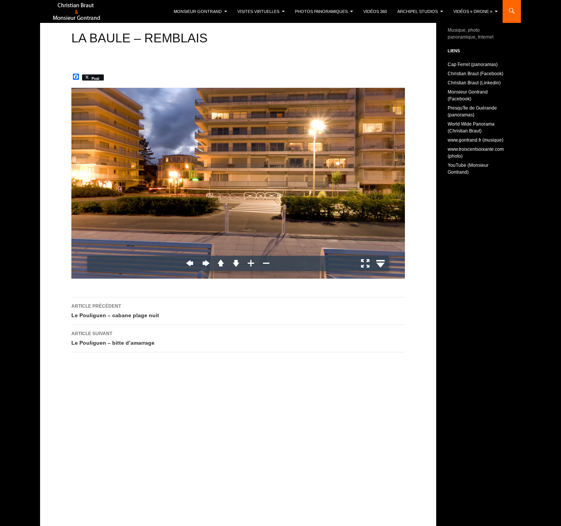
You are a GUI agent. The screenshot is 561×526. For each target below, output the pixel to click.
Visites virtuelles (258, 11)
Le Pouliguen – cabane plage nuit (115, 310)
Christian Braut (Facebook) (475, 73)
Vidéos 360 (375, 11)
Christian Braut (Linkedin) (474, 83)
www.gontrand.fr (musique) (475, 140)
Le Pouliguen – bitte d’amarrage (113, 338)
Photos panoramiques (321, 11)
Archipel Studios (417, 11)
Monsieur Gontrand (198, 11)
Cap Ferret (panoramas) (473, 64)
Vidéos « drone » (472, 11)
